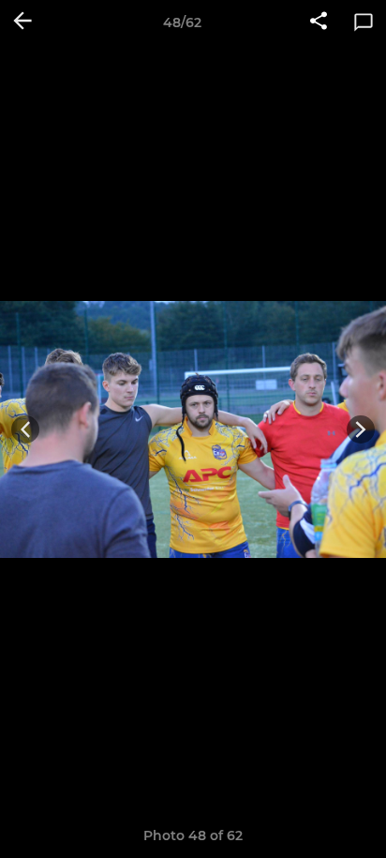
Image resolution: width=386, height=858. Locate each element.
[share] (318, 22)
